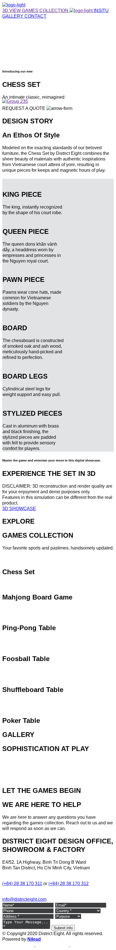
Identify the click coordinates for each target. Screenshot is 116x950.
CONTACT (35, 16)
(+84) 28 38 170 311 (22, 883)
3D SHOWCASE (19, 508)
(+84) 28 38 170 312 (68, 883)
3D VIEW (12, 10)
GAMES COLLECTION (46, 10)
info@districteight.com (24, 899)
